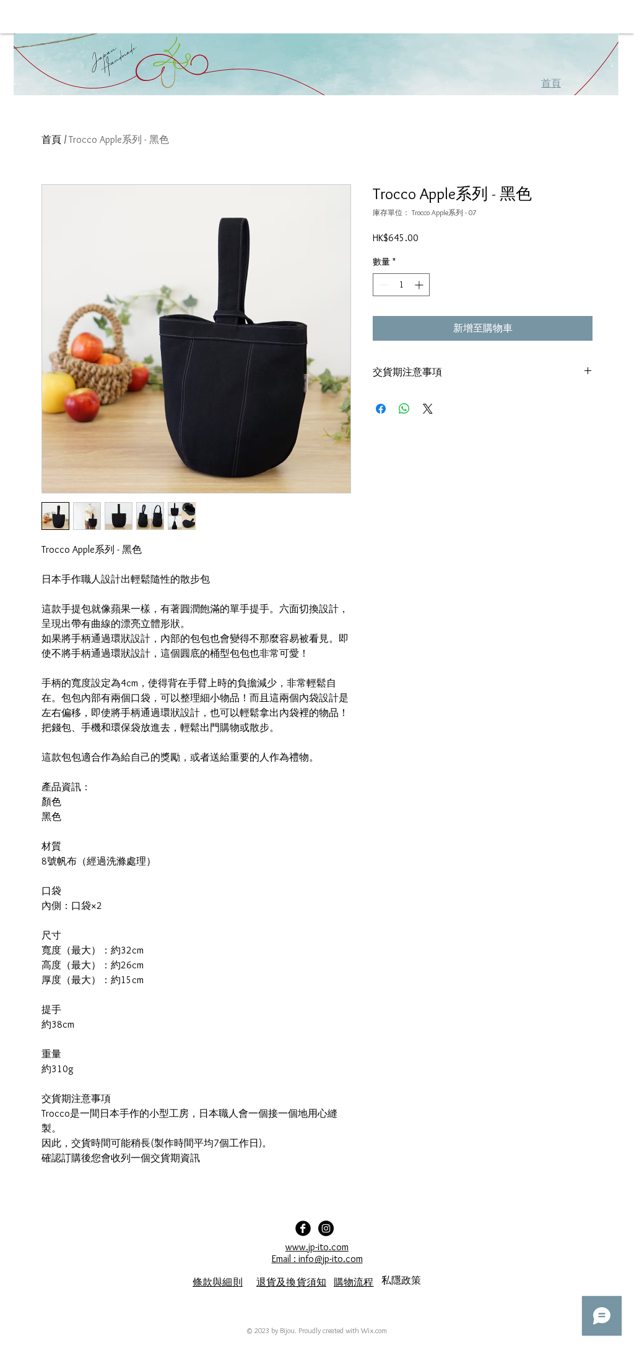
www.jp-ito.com (317, 1247)
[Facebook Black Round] (303, 1228)
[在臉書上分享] (380, 408)
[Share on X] (427, 408)
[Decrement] (382, 285)
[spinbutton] (401, 285)
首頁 (51, 139)
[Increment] (420, 285)
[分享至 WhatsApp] (404, 408)
